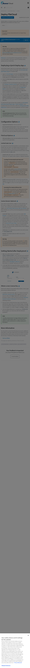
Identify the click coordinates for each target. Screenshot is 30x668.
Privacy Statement (18, 662)
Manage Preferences (6, 665)
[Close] (28, 635)
